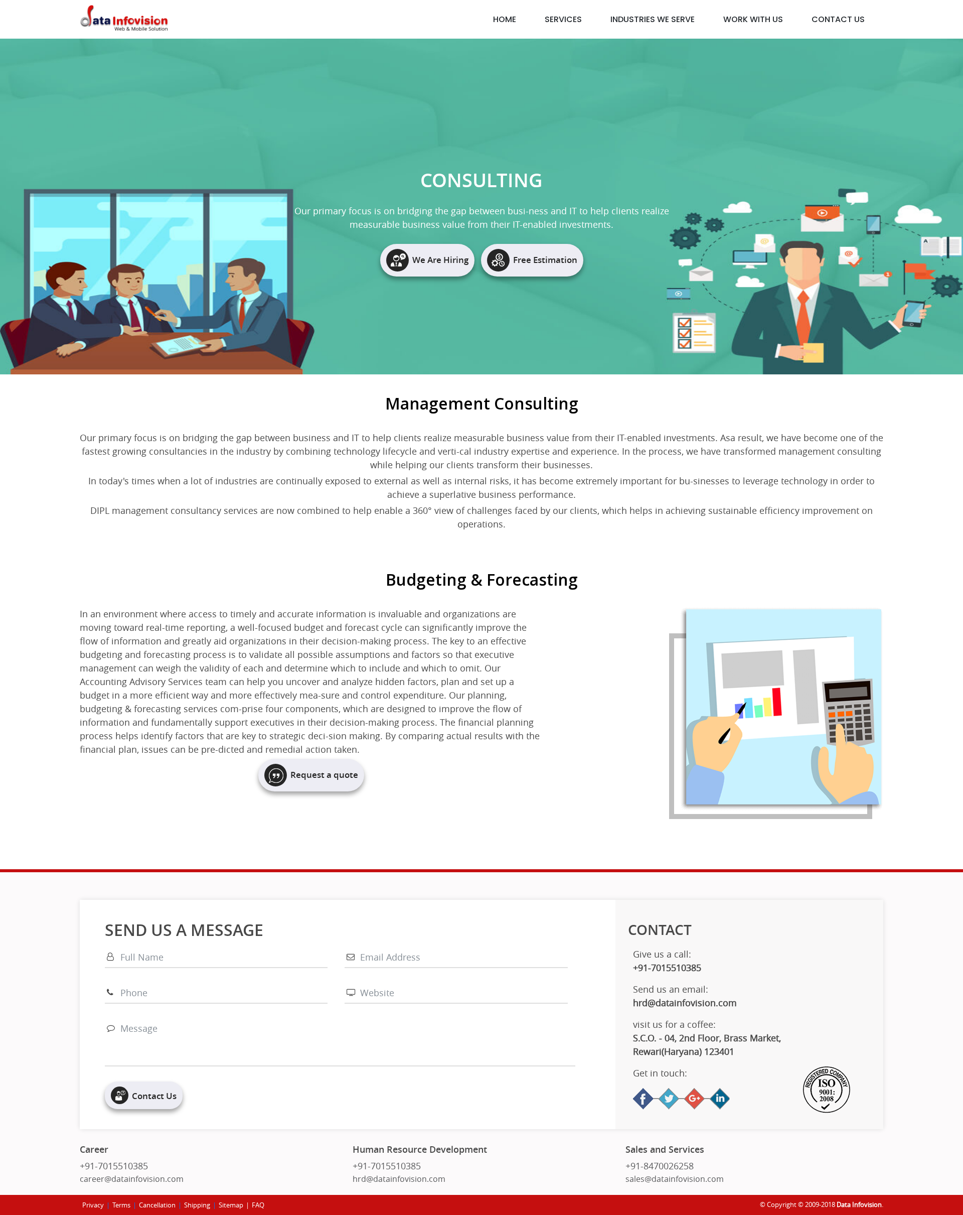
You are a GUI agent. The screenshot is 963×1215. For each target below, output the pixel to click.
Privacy (93, 1204)
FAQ (258, 1204)
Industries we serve (652, 19)
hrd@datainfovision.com (399, 1178)
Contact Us (838, 19)
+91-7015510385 (114, 1166)
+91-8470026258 (659, 1166)
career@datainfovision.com (132, 1178)
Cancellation (157, 1204)
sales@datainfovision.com (674, 1178)
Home (504, 19)
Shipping (197, 1204)
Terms (121, 1204)
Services (563, 19)
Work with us (753, 19)
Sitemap (231, 1204)
